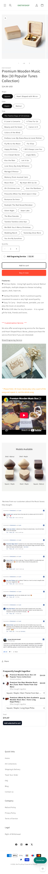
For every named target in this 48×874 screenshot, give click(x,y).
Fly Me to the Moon (12, 144)
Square (7, 96)
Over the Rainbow (33, 188)
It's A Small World (12, 155)
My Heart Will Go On (28, 183)
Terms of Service (11, 818)
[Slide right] (29, 63)
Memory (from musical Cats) (16, 177)
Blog (6, 786)
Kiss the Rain (9, 160)
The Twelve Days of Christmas (16, 116)
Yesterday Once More (32, 233)
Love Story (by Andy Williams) (16, 166)
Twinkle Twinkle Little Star (15, 222)
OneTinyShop (20, 864)
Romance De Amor (12, 199)
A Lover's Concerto (12, 121)
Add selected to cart (12, 723)
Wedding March (10, 233)
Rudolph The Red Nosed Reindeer (18, 205)
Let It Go (25, 160)
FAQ (6, 781)
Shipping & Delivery (12, 769)
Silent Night (9, 210)
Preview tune (40, 860)
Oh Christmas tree (12, 188)
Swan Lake (25, 210)
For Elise (30, 144)
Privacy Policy (10, 813)
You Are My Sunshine (13, 238)
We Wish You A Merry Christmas (17, 227)
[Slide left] (18, 63)
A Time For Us (32, 121)
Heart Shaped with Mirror (27, 96)
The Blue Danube (11, 216)
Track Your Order (11, 775)
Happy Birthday (10, 149)
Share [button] (6, 661)
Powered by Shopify (31, 864)
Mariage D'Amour (11, 171)
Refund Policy (10, 807)
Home (7, 758)
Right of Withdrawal (13, 834)
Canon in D (33, 127)
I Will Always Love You (33, 149)
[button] (5, 5)
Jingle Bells (31, 155)
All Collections (11, 764)
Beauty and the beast (13, 127)
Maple (6, 106)
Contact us (9, 792)
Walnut (19, 106)
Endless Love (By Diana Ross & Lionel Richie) (23, 138)
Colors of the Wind (12, 132)
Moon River (9, 183)
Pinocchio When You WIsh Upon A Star (20, 194)
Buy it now (24, 273)
